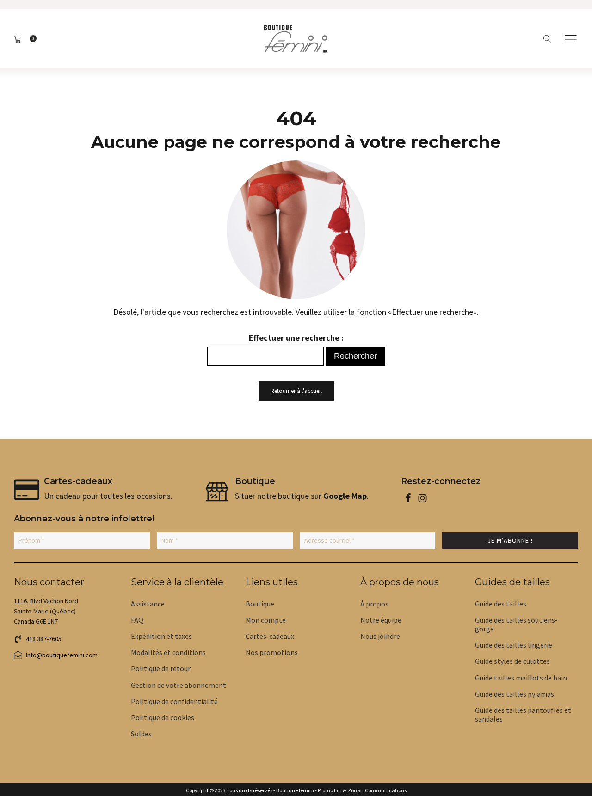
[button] (570, 38)
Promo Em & (332, 790)
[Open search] (547, 39)
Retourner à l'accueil (296, 391)
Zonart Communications (376, 790)
